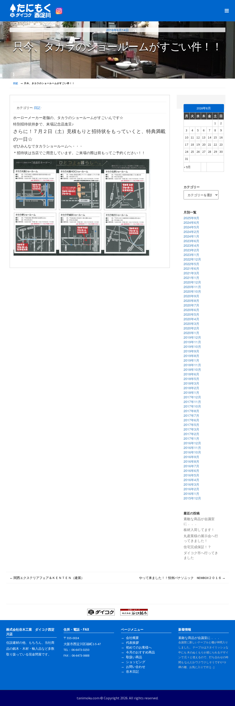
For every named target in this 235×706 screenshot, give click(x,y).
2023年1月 (191, 254)
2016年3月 (191, 484)
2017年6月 (191, 420)
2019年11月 (192, 342)
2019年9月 (191, 351)
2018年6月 (191, 374)
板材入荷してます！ (199, 529)
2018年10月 (192, 369)
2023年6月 (191, 240)
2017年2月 (191, 433)
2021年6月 (191, 268)
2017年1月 (191, 438)
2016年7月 (191, 466)
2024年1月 (191, 236)
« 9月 (187, 167)
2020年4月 (191, 319)
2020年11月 (192, 286)
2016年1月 (191, 493)
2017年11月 (192, 401)
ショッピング (135, 662)
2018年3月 (191, 383)
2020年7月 (191, 305)
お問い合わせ (135, 667)
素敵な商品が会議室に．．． (199, 521)
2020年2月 (191, 328)
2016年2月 (191, 489)
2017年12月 (192, 397)
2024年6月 (191, 222)
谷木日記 (132, 671)
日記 (37, 108)
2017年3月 (191, 429)
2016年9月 (191, 456)
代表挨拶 (132, 643)
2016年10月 (192, 452)
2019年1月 (191, 360)
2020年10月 (192, 291)
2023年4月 (191, 245)
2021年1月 (191, 277)
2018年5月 (191, 378)
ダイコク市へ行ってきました (201, 555)
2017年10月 (192, 406)
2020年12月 (192, 282)
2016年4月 (191, 479)
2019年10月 (192, 346)
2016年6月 (191, 470)
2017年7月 (191, 415)
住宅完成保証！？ (197, 547)
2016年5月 (191, 475)
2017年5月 (191, 424)
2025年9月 (191, 217)
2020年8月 (191, 300)
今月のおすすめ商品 (140, 652)
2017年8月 (191, 410)
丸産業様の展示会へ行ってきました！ (201, 538)
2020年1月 (191, 332)
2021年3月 (191, 273)
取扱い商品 (134, 657)
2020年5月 (191, 314)
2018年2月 (191, 388)
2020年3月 (191, 323)
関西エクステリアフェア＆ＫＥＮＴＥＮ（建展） (47, 578)
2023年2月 (191, 250)
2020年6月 (191, 309)
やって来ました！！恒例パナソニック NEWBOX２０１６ (182, 578)
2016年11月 (192, 447)
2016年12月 (192, 443)
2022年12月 (192, 259)
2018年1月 (191, 392)
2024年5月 (191, 227)
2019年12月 (192, 337)
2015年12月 (192, 498)
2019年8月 (191, 355)
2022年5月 (191, 263)
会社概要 (132, 638)
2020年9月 (191, 296)
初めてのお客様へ (139, 647)
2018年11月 (192, 365)
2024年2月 (191, 231)
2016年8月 (191, 461)
